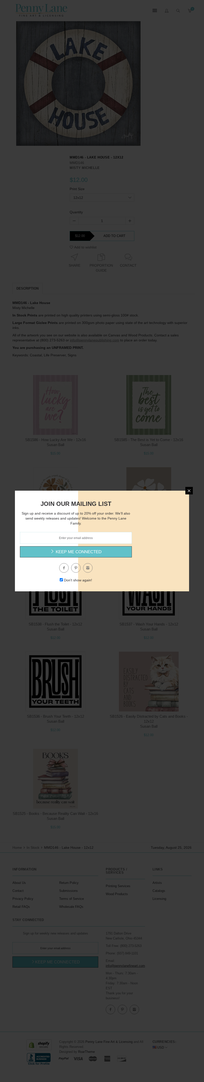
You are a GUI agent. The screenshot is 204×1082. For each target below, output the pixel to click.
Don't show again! (78, 580)
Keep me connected (78, 551)
